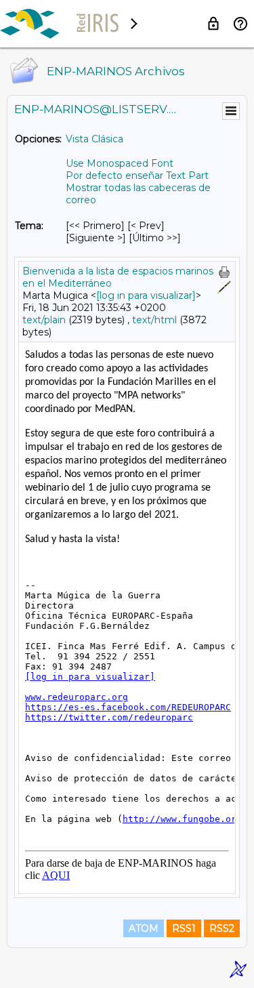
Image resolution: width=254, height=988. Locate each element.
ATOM (143, 928)
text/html (154, 320)
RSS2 (221, 928)
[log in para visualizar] (146, 295)
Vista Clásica (94, 139)
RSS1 (184, 928)
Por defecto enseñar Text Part (137, 175)
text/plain (44, 320)
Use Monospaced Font (119, 163)
